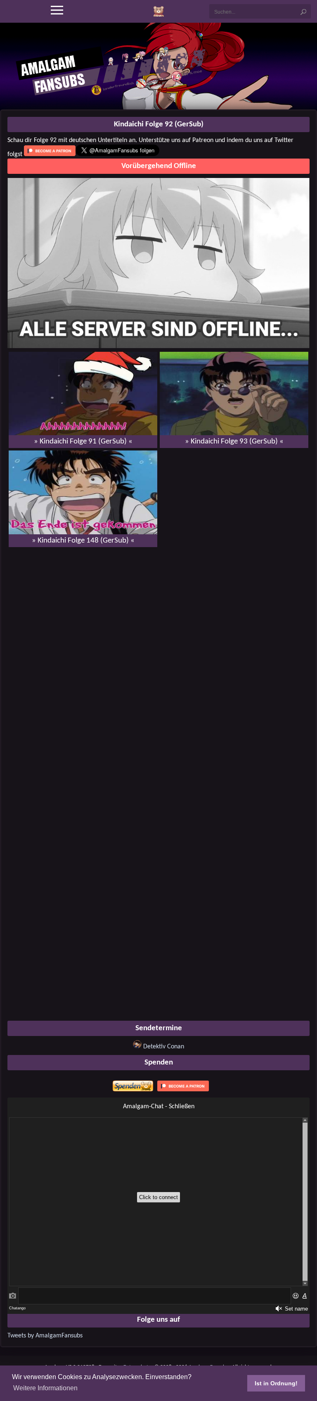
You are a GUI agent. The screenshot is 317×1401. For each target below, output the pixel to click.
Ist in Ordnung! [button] (276, 1383)
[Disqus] (158, 660)
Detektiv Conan (163, 1046)
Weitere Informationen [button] (45, 1388)
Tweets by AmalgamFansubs (45, 1335)
